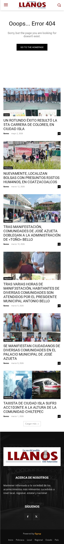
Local (6, 115)
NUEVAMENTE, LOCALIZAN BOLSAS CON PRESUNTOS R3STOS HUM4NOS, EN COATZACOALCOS (31, 178)
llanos (6, 133)
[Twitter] (36, 516)
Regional (8, 221)
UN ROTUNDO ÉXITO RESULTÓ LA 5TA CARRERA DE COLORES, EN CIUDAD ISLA (30, 124)
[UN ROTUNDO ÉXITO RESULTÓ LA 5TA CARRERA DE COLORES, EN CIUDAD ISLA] (32, 102)
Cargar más (31, 423)
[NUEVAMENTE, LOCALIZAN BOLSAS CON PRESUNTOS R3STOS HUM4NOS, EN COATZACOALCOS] (32, 155)
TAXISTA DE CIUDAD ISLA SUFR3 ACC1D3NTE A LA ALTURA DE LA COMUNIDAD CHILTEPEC (29, 407)
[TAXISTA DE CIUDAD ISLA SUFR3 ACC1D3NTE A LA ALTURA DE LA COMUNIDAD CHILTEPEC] (32, 385)
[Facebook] (27, 516)
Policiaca (8, 168)
